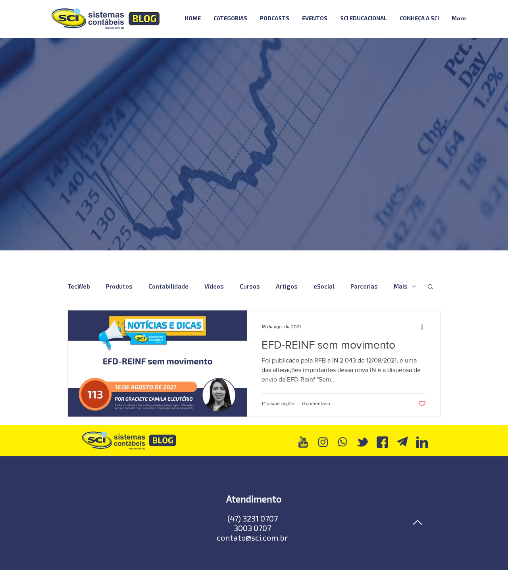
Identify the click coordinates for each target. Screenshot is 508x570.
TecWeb (78, 286)
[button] (430, 287)
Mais (401, 286)
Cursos (250, 286)
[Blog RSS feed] (493, 18)
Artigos (287, 286)
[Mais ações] (424, 327)
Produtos (119, 286)
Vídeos (214, 286)
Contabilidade (168, 286)
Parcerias (364, 286)
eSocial (324, 286)
